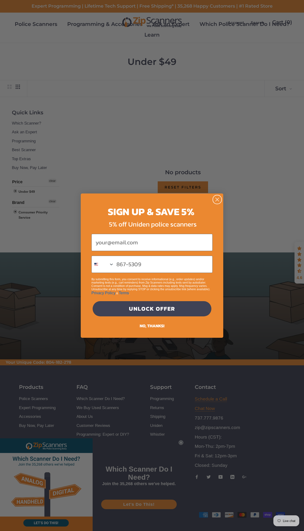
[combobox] (103, 264)
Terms (124, 293)
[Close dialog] (217, 199)
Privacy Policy (103, 293)
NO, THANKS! (152, 326)
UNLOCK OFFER (152, 308)
